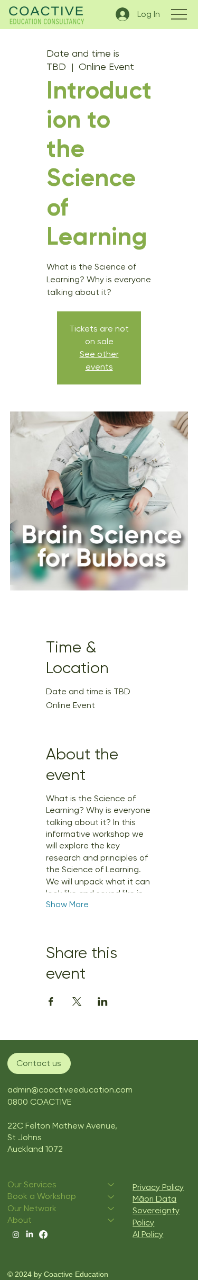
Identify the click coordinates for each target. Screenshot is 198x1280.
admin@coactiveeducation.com (70, 1090)
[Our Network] (111, 1208)
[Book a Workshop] (111, 1196)
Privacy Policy (158, 1187)
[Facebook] (43, 1234)
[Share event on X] (77, 1001)
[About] (111, 1220)
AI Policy (148, 1234)
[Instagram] (16, 1234)
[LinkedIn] (29, 1234)
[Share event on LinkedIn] (103, 1001)
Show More (67, 904)
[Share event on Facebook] (51, 1001)
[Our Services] (111, 1185)
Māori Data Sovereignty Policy (156, 1211)
